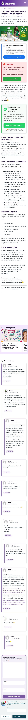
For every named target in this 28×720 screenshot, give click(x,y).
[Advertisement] (14, 308)
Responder (7, 381)
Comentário (6, 660)
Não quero (6, 716)
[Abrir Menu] (25, 3)
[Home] (2, 8)
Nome (5, 681)
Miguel (11, 390)
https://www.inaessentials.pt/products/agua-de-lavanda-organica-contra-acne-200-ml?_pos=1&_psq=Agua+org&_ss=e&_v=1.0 (14, 602)
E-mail (5, 689)
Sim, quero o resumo (19, 716)
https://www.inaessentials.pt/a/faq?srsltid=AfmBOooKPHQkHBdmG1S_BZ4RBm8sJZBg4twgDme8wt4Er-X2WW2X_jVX (14, 590)
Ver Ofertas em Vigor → (12, 79)
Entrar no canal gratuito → (14, 125)
